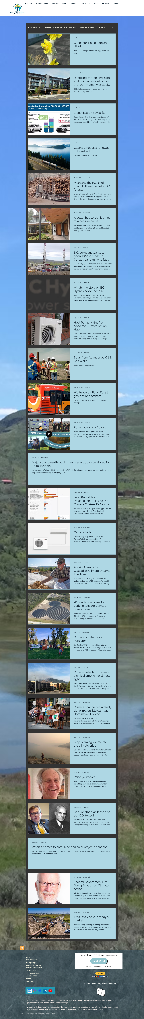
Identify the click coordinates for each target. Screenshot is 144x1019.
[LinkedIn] (45, 991)
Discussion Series (33, 965)
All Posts (34, 27)
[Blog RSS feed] (22, 948)
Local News (87, 27)
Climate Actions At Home (60, 27)
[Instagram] (35, 991)
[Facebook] (40, 991)
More (102, 27)
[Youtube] (50, 991)
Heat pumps (31, 962)
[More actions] (111, 38)
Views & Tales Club (34, 968)
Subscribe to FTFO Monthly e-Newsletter (99, 955)
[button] (113, 27)
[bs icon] (30, 991)
